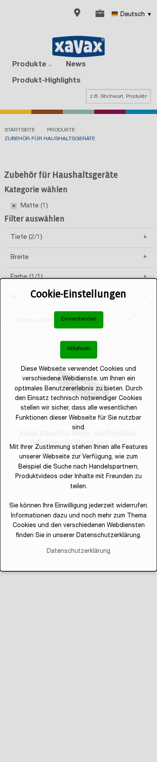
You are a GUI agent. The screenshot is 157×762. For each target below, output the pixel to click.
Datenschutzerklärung (78, 551)
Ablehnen (78, 349)
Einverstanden (78, 319)
